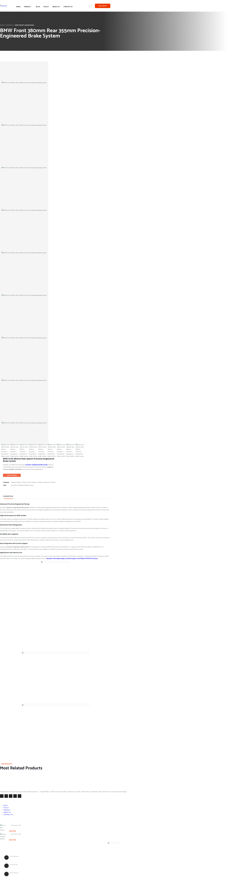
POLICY (46, 6)
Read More (12, 831)
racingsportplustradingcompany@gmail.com (27, 867)
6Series (19, 482)
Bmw (29, 482)
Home (2, 25)
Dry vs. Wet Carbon (16, 828)
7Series (24, 482)
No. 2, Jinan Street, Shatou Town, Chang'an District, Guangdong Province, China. (41, 875)
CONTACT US (68, 6)
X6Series (46, 482)
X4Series (34, 482)
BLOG (38, 6)
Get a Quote (103, 6)
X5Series (40, 482)
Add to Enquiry (12, 475)
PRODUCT (27, 6)
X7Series (53, 482)
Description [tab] (8, 496)
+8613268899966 (16, 858)
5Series (13, 482)
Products (10, 25)
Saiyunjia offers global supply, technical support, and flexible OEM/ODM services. (72, 558)
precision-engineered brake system (22, 485)
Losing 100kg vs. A (16, 837)
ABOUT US (56, 6)
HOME (18, 6)
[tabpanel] (55, 626)
